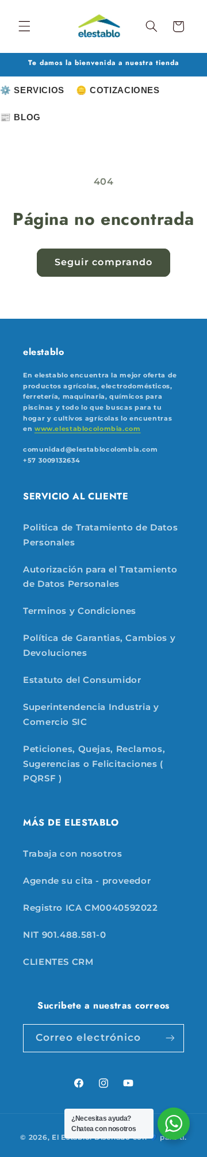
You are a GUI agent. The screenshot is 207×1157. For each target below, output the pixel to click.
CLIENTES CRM (58, 962)
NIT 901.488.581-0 (64, 935)
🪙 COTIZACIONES (118, 90)
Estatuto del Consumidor (82, 680)
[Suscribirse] (170, 1038)
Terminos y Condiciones (79, 611)
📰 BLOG (20, 117)
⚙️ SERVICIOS (32, 90)
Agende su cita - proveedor (87, 881)
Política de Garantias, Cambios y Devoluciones (99, 645)
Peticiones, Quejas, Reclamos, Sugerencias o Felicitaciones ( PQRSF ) (94, 764)
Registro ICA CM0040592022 (90, 908)
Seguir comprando (103, 262)
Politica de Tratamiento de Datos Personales (100, 535)
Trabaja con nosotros (72, 854)
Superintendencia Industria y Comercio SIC (91, 714)
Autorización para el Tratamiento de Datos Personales (100, 577)
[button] (24, 26)
